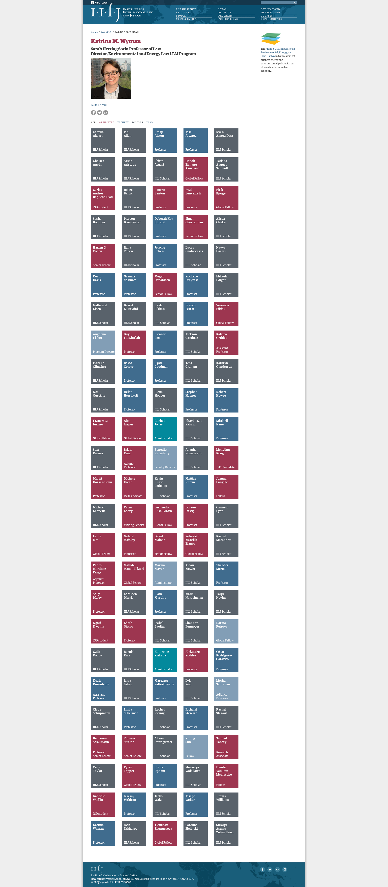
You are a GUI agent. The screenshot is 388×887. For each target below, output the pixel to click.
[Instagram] (284, 869)
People (181, 16)
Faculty (123, 122)
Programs (225, 16)
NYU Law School (99, 2)
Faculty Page (99, 105)
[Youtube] (277, 869)
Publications (228, 19)
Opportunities (271, 19)
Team (150, 122)
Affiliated (106, 122)
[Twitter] (269, 869)
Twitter (99, 112)
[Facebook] (262, 869)
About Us (182, 13)
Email (105, 112)
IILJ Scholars (270, 13)
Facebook (93, 112)
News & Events (186, 19)
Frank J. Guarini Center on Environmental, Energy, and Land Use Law (278, 53)
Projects (225, 13)
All (93, 122)
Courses (267, 16)
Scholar (137, 122)
